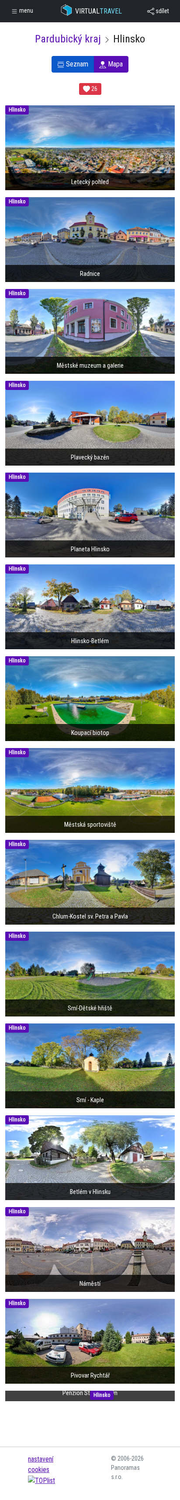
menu (25, 10)
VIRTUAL (98, 11)
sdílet (161, 10)
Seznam (76, 64)
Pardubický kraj (68, 39)
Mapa (114, 64)
